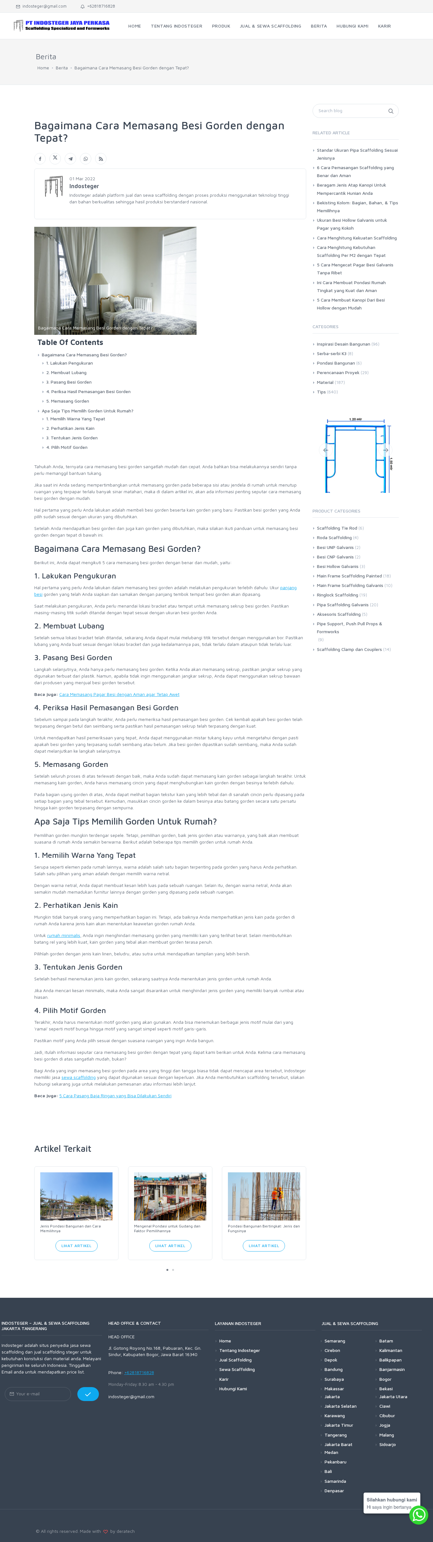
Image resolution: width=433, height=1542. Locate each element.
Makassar (334, 1388)
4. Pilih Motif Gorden (66, 447)
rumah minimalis (63, 935)
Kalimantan (390, 1350)
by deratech (121, 1531)
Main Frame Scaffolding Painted (349, 596)
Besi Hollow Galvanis (338, 586)
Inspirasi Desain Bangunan (343, 344)
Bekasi (386, 1388)
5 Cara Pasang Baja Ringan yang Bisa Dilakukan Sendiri (115, 1095)
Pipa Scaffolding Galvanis (343, 625)
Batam (386, 1340)
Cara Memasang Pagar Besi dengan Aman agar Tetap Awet (119, 694)
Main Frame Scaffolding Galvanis (350, 606)
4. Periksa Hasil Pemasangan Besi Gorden (88, 391)
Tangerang (336, 1434)
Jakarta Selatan (341, 1406)
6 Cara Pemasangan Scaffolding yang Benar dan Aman (355, 171)
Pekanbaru (335, 1461)
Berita (62, 67)
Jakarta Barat (338, 1444)
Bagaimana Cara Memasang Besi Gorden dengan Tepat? (131, 67)
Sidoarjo (387, 1444)
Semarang (335, 1340)
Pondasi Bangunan (336, 363)
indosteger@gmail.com (43, 6)
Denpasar (334, 1490)
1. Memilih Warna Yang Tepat (75, 418)
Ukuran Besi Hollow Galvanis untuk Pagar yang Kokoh (352, 224)
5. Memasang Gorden (67, 401)
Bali (328, 1471)
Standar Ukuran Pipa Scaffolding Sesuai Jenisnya (357, 154)
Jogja (384, 1425)
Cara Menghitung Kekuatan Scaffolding (357, 237)
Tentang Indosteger (239, 1350)
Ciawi (384, 1406)
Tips (321, 391)
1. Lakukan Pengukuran (69, 363)
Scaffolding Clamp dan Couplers (349, 669)
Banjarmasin (392, 1369)
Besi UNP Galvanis (335, 567)
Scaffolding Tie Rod (337, 548)
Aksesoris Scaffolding (339, 634)
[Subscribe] (88, 1394)
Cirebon (332, 1350)
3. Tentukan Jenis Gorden (72, 437)
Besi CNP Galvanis (335, 577)
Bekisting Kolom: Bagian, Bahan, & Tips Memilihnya (357, 206)
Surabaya (334, 1378)
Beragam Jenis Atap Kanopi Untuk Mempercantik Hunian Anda (351, 188)
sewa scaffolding (78, 1077)
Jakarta (332, 1396)
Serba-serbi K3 (331, 353)
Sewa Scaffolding (237, 1369)
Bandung (334, 1369)
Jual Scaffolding (235, 1359)
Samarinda (335, 1480)
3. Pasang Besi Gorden (69, 382)
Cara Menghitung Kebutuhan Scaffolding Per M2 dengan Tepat (351, 251)
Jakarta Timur (339, 1425)
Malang (386, 1434)
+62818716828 (100, 6)
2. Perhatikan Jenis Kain (70, 428)
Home (43, 67)
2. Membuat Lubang (66, 372)
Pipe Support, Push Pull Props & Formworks (349, 648)
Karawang (335, 1415)
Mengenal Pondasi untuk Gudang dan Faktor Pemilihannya (167, 1228)
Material (325, 382)
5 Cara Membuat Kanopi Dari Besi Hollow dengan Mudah (351, 303)
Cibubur (387, 1415)
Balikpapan (390, 1359)
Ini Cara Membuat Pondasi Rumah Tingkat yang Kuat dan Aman (351, 286)
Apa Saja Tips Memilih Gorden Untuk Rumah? (87, 410)
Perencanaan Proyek (338, 372)
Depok (331, 1359)
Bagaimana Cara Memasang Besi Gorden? (84, 354)
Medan (331, 1452)
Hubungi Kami (233, 1388)
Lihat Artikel (76, 1245)
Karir (224, 1378)
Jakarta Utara (393, 1396)
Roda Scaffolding (334, 558)
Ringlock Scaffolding (337, 615)
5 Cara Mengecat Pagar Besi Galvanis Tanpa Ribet (355, 268)
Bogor (385, 1378)
